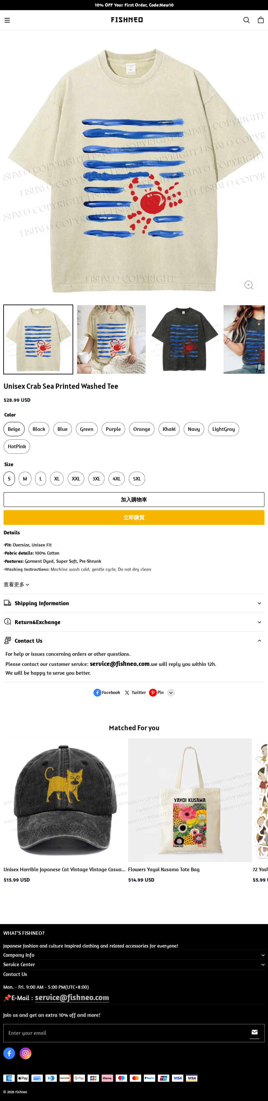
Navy (194, 429)
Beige (14, 429)
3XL (96, 478)
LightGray (223, 429)
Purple (113, 429)
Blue (63, 429)
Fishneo (21, 1092)
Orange (141, 429)
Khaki (169, 429)
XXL (76, 478)
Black (39, 429)
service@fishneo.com (72, 997)
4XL (117, 478)
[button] (7, 20)
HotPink (17, 446)
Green (86, 429)
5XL (137, 478)
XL (56, 478)
